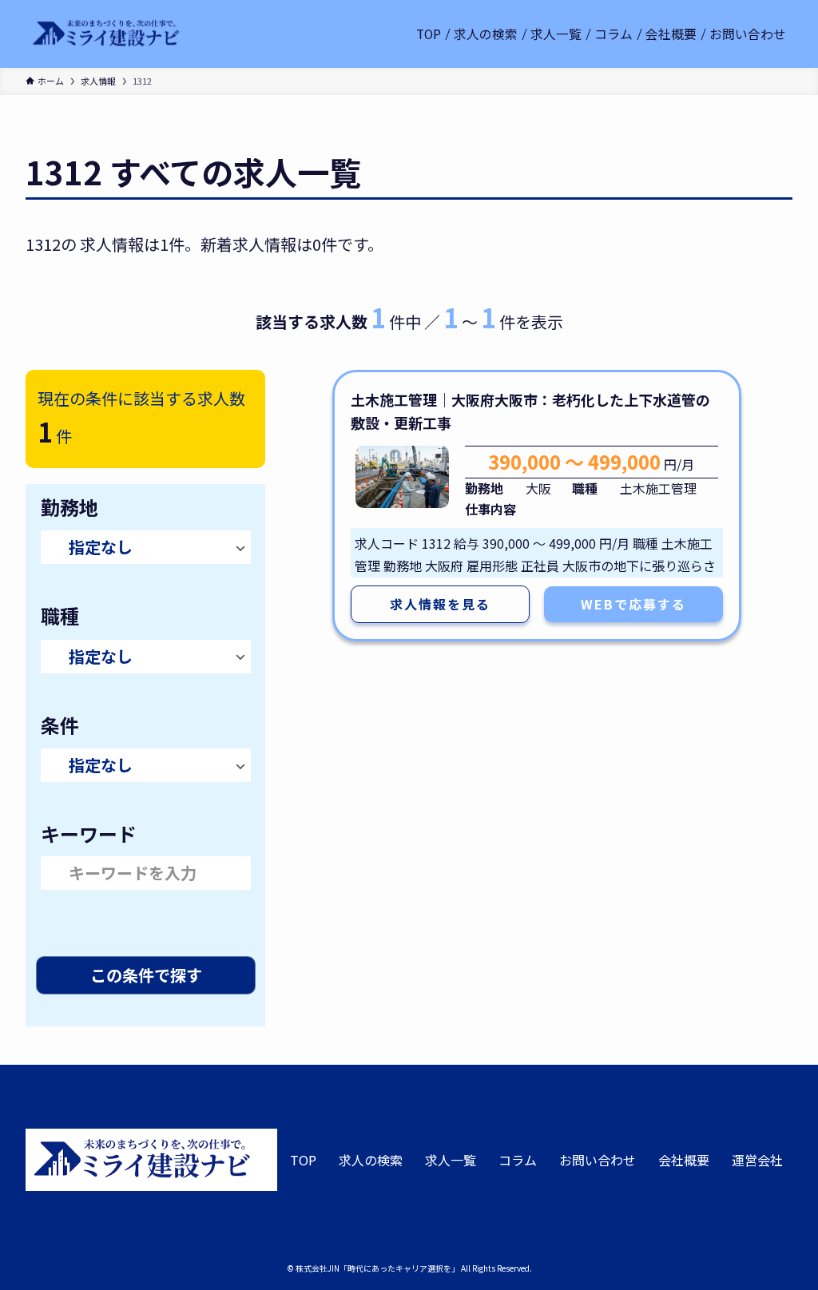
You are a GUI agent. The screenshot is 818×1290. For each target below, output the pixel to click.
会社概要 (683, 1159)
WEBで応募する (633, 603)
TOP (303, 1159)
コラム (517, 1159)
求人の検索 (371, 1159)
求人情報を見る (440, 603)
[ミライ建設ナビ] (107, 34)
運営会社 (757, 1159)
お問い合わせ (597, 1159)
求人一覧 (450, 1159)
